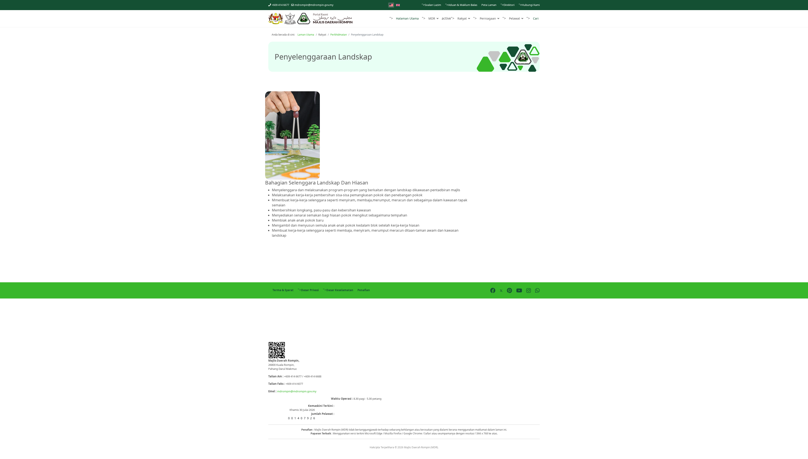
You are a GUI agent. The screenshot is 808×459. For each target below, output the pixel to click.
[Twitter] (501, 290)
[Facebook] (493, 290)
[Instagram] (528, 290)
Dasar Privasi (310, 290)
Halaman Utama (407, 18)
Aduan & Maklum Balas (462, 5)
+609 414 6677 (280, 5)
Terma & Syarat (283, 290)
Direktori (509, 5)
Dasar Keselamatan (339, 290)
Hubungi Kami (531, 5)
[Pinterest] (509, 290)
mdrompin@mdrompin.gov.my (314, 5)
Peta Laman (488, 5)
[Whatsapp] (537, 290)
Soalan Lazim (433, 5)
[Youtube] (519, 290)
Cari (536, 18)
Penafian (363, 290)
